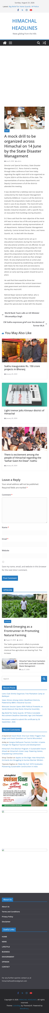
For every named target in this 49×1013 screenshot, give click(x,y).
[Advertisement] (24, 71)
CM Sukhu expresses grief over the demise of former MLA (23, 324)
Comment (7, 494)
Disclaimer (6, 921)
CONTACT (6, 967)
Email (5, 539)
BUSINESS (6, 952)
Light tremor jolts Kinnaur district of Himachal (24, 412)
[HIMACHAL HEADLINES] (5, 43)
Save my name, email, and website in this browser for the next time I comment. (24, 568)
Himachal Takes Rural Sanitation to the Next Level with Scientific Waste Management (32, 663)
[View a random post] (44, 43)
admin (19, 161)
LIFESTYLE (6, 947)
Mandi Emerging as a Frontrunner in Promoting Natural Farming (21, 631)
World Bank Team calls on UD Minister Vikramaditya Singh (22, 315)
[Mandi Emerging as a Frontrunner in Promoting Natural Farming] (24, 606)
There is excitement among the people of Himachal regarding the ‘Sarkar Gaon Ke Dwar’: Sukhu (22, 457)
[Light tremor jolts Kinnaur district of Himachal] (24, 384)
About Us (5, 906)
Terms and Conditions (11, 911)
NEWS (7, 131)
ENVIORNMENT (8, 957)
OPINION (7, 621)
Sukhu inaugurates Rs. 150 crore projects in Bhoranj (22, 368)
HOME (4, 936)
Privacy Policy (7, 916)
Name (5, 527)
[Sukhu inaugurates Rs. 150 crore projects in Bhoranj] (24, 340)
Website (5, 550)
